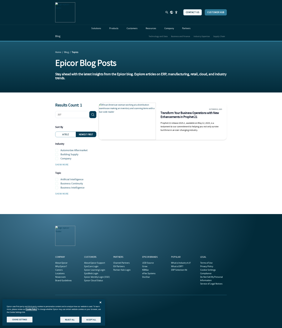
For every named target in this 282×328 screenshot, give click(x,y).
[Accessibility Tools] (176, 12)
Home (58, 52)
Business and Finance (180, 36)
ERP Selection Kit (179, 269)
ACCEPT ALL (91, 319)
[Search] (92, 114)
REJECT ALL (69, 319)
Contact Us (192, 12)
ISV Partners (119, 266)
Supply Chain (219, 36)
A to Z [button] (65, 134)
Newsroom (60, 277)
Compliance (206, 273)
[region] (53, 312)
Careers (59, 269)
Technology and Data (158, 36)
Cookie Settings (208, 269)
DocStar (146, 277)
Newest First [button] (86, 134)
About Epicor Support (94, 262)
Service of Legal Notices (211, 283)
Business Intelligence (72, 187)
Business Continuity (72, 183)
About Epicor (61, 262)
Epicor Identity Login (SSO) (97, 277)
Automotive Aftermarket (74, 150)
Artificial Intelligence (72, 179)
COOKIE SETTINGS (19, 319)
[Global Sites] (171, 12)
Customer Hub (215, 12)
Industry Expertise (202, 36)
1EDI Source (148, 262)
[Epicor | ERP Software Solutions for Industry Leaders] (65, 12)
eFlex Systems (149, 273)
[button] (75, 164)
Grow (144, 266)
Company (66, 158)
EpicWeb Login (91, 273)
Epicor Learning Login (94, 269)
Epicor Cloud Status (93, 280)
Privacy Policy (206, 266)
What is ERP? (177, 266)
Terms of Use (206, 262)
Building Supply (69, 154)
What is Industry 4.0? (181, 262)
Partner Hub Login (122, 269)
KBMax (145, 269)
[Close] (100, 302)
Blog (57, 36)
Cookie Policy (31, 309)
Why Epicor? (61, 266)
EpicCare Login (91, 266)
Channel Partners (121, 262)
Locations (60, 273)
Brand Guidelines (63, 280)
